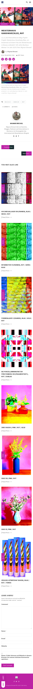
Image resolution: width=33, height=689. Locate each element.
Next (26, 153)
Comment (4, 604)
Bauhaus (4, 24)
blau (3, 188)
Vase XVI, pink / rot (8, 478)
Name (3, 631)
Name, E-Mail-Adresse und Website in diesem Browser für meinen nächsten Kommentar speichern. (16, 657)
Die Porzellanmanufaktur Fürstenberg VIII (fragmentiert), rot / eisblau (14, 374)
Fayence (3, 404)
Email (3, 638)
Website (4, 646)
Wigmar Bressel (12, 51)
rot (12, 24)
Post (8, 147)
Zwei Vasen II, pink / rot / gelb (13, 427)
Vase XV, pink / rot (8, 529)
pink (3, 455)
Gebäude (16, 101)
